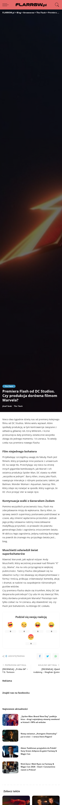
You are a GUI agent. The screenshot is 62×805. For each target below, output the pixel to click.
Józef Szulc (7, 406)
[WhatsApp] (55, 656)
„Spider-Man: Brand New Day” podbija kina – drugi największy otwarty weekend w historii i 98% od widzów (40, 719)
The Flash (9, 386)
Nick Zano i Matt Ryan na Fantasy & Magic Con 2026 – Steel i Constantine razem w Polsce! (38, 767)
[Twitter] (48, 656)
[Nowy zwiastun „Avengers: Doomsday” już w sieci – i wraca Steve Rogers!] (10, 736)
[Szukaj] (56, 5)
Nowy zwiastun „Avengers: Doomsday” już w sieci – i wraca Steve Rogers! (39, 735)
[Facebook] (40, 656)
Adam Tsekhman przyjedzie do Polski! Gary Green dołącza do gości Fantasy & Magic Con (39, 751)
